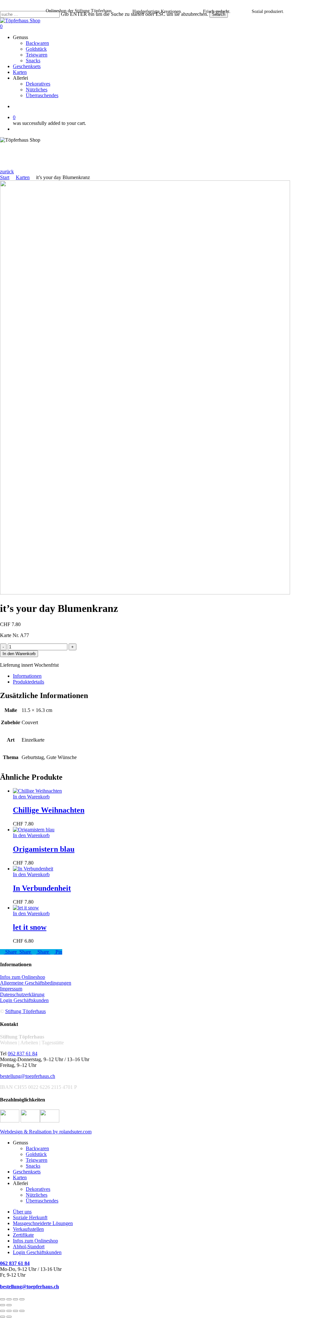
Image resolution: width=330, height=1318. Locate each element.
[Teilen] (15, 1299)
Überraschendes (42, 1200)
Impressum (11, 988)
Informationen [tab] (27, 676)
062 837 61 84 (22, 1053)
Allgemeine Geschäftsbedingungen (35, 983)
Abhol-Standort (28, 1246)
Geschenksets (27, 1171)
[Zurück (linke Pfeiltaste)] (2, 1305)
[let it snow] (26, 907)
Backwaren (37, 1148)
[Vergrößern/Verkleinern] (2, 1299)
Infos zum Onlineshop (22, 977)
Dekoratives (38, 1189)
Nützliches (36, 1195)
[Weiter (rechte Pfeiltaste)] (9, 1305)
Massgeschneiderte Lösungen (43, 1223)
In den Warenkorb (19, 653)
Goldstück (36, 1154)
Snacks (33, 1166)
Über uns (22, 1211)
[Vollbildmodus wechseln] (9, 1299)
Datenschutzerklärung (22, 994)
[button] (7, 171)
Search (218, 14)
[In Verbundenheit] (33, 868)
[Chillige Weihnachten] (37, 791)
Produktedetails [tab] (28, 681)
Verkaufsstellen (28, 1229)
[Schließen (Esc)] (21, 1299)
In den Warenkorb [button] (31, 796)
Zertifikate (23, 1235)
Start (4, 177)
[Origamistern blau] (33, 829)
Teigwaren (36, 1160)
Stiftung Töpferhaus (25, 1011)
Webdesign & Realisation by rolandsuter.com (46, 1131)
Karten (23, 177)
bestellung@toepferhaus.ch (27, 1076)
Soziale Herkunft (30, 1217)
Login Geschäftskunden (24, 1000)
